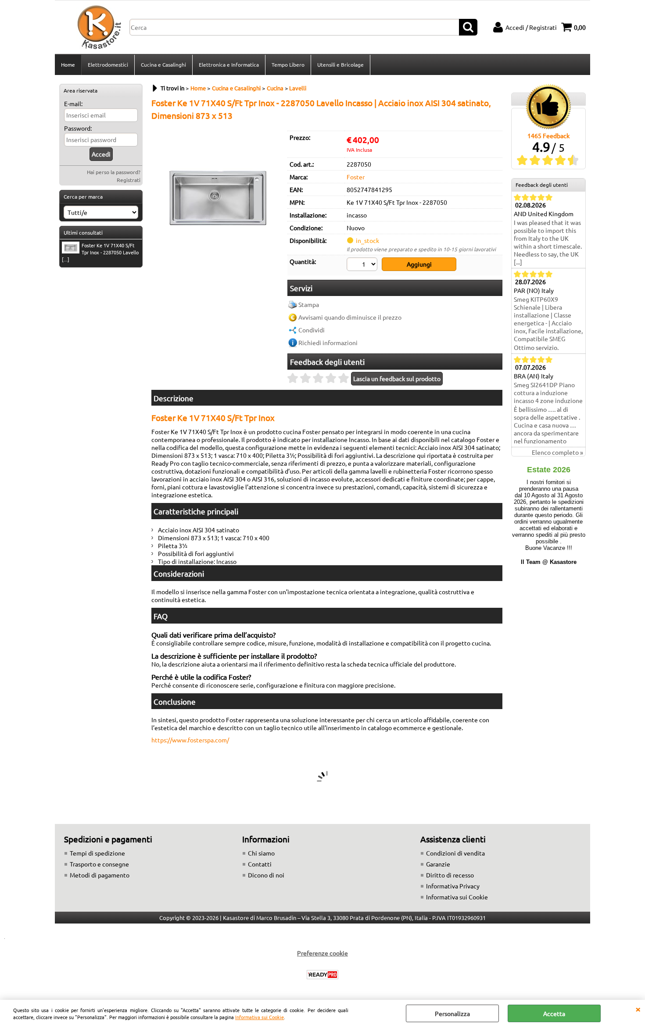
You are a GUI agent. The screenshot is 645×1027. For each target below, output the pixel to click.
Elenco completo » (557, 452)
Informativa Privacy (453, 886)
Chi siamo (261, 853)
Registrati (128, 179)
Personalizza (452, 1013)
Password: (78, 128)
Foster (356, 177)
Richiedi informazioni (328, 342)
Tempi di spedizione (97, 853)
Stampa (308, 304)
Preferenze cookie (322, 953)
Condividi (311, 330)
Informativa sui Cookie (259, 1016)
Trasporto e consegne (99, 864)
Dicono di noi (266, 875)
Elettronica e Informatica (229, 64)
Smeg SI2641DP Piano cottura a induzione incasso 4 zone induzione (548, 392)
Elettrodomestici (108, 64)
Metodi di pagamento (99, 875)
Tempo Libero (288, 64)
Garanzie (438, 864)
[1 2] (363, 265)
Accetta (554, 1013)
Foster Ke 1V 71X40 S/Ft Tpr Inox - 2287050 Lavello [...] (100, 252)
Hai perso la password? (113, 171)
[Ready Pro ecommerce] (322, 974)
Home (68, 64)
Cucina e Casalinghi (163, 64)
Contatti (260, 864)
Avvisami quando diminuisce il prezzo (349, 317)
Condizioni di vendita (455, 853)
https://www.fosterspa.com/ (190, 740)
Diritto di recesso (450, 875)
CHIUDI (638, 1008)
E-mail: (73, 103)
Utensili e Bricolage (340, 64)
